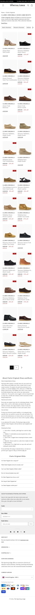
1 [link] (11, 367)
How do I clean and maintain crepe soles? (10, 473)
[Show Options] (32, 509)
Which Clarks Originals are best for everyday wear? (12, 464)
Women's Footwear (19, 27)
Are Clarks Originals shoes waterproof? (9, 460)
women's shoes (27, 407)
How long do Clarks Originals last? (8, 481)
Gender (3, 506)
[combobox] (16, 509)
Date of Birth (4, 513)
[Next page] (21, 368)
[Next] (32, 27)
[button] (3, 5)
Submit (31, 524)
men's (19, 407)
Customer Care (24, 540)
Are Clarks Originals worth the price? (9, 485)
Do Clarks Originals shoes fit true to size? (10, 477)
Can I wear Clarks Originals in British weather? (11, 469)
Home (3, 12)
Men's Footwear (6, 27)
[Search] (28, 5)
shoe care (8, 414)
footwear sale (29, 416)
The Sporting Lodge (20, 599)
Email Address (4, 521)
